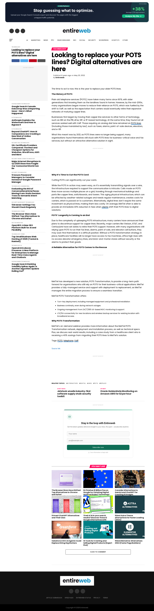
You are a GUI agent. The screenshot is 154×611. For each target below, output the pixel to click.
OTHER (125, 40)
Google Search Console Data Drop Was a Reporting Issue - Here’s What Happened (26, 110)
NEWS (46, 40)
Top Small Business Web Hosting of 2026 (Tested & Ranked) (25, 239)
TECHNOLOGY (16, 47)
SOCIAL (82, 40)
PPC (52, 40)
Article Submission (54, 598)
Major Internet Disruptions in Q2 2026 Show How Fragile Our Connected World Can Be (26, 165)
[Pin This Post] (33, 60)
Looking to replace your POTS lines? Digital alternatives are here (26, 52)
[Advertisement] (28, 84)
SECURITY (92, 40)
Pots (96, 383)
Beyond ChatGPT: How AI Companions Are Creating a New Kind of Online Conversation (26, 135)
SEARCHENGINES (63, 40)
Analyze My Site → (133, 16)
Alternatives (72, 383)
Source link (56, 348)
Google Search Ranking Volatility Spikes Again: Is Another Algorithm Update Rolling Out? (25, 267)
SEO (74, 40)
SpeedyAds (69, 598)
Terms (105, 598)
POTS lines (136, 123)
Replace (103, 383)
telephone (68, 340)
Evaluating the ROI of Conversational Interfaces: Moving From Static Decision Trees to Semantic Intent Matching (26, 193)
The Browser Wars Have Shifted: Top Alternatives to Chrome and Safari (26, 216)
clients (105, 207)
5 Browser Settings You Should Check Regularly (24, 206)
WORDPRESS (103, 40)
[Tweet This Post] (24, 60)
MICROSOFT (21, 202)
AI (27, 40)
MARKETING (35, 40)
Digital (83, 383)
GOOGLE (14, 104)
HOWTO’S (115, 40)
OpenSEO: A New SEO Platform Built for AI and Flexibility (24, 227)
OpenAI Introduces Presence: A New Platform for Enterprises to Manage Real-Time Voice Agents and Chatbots (25, 252)
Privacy (97, 598)
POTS (60, 340)
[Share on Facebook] (16, 60)
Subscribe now (98, 447)
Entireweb (60, 77)
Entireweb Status (83, 598)
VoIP (76, 340)
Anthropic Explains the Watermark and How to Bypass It (24, 122)
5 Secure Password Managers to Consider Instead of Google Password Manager (26, 178)
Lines (90, 383)
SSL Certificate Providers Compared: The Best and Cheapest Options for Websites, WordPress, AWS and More (25, 150)
